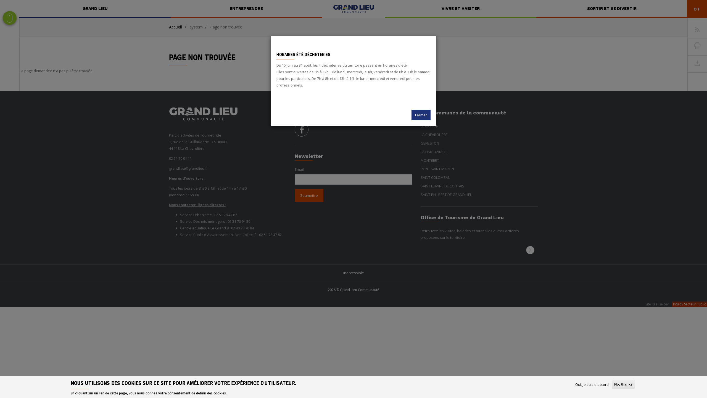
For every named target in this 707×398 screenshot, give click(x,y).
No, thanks (623, 384)
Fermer (421, 114)
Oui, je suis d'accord (592, 384)
